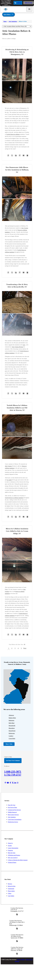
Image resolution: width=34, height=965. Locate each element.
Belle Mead (11, 723)
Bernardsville (12, 725)
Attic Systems (24, 228)
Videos (9, 893)
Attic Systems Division (17, 347)
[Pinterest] (5, 783)
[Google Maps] (17, 914)
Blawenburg (12, 728)
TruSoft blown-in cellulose (13, 134)
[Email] (23, 155)
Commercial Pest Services (14, 810)
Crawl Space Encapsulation (14, 819)
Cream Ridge (12, 738)
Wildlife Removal (12, 812)
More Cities (9, 744)
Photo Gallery (11, 891)
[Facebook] (10, 783)
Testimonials (11, 888)
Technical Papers (12, 862)
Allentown (11, 715)
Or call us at (6, 766)
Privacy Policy (21, 959)
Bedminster (11, 720)
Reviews (10, 883)
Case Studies (11, 895)
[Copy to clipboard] (27, 155)
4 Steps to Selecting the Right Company (18, 860)
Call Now (19, 2)
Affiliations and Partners (14, 855)
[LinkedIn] (15, 783)
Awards (10, 845)
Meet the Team (11, 852)
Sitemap (17, 961)
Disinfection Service (13, 822)
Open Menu (7, 14)
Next (24, 648)
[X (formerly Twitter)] (13, 783)
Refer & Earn (28, 2)
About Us (10, 843)
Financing (10, 850)
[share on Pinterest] (19, 155)
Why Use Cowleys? (13, 857)
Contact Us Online (8, 756)
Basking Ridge (12, 717)
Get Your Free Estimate (13, 760)
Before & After (11, 886)
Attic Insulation (12, 817)
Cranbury (11, 736)
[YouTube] (8, 783)
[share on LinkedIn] (15, 155)
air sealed (9, 480)
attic (24, 344)
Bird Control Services (13, 814)
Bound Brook (12, 730)
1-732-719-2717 (12, 774)
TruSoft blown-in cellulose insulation (14, 497)
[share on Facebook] (8, 155)
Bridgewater (12, 733)
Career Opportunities (13, 848)
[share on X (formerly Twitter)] (12, 155)
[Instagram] (18, 783)
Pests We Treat (11, 805)
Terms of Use (29, 959)
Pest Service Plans (12, 807)
